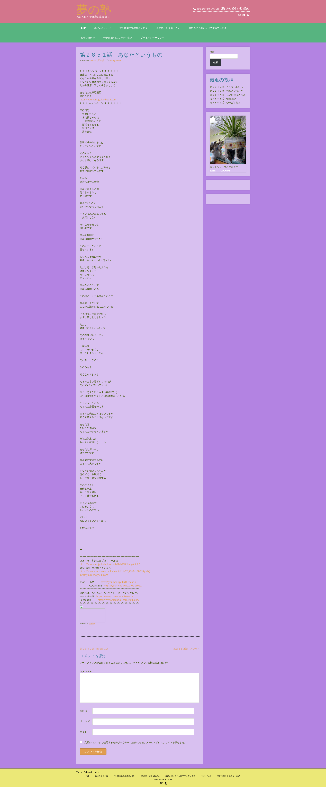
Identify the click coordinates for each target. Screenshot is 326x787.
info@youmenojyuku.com (94, 574)
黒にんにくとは (102, 28)
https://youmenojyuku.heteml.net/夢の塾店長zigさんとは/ (111, 564)
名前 (84, 710)
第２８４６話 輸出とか (223, 98)
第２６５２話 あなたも (186, 648)
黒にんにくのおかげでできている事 (208, 28)
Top (83, 28)
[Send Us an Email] (239, 15)
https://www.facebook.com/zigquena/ (118, 599)
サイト (83, 731)
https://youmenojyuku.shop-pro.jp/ (123, 585)
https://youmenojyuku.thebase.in (98, 99)
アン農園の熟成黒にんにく (133, 28)
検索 (212, 52)
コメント (86, 671)
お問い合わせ (88, 37)
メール (85, 721)
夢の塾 (93, 9)
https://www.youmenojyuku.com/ (114, 596)
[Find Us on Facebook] (243, 15)
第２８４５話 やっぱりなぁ (225, 102)
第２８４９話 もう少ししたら (226, 86)
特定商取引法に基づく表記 (117, 37)
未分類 (92, 623)
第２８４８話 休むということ (226, 90)
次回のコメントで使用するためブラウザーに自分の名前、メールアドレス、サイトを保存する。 (135, 742)
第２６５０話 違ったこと (94, 648)
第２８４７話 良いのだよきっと (227, 94)
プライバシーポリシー (152, 37)
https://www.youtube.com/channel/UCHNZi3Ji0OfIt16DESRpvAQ (115, 571)
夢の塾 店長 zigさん (168, 28)
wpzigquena (115, 60)
